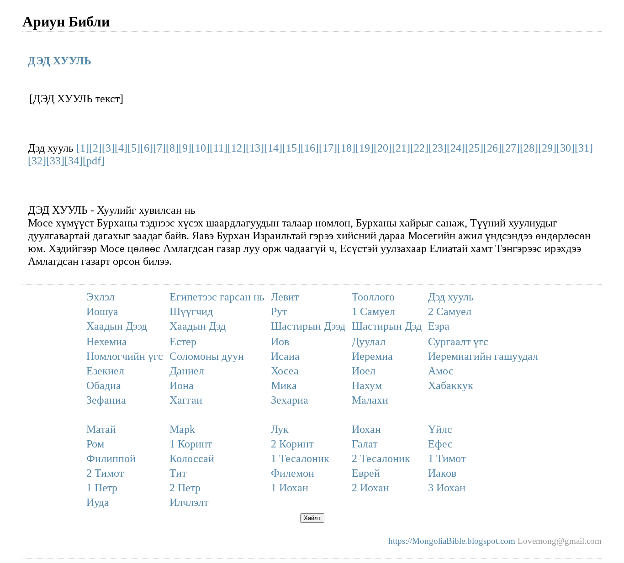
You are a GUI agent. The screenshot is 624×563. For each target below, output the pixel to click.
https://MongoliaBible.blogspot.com (451, 541)
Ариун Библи (66, 21)
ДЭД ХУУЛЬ (59, 60)
